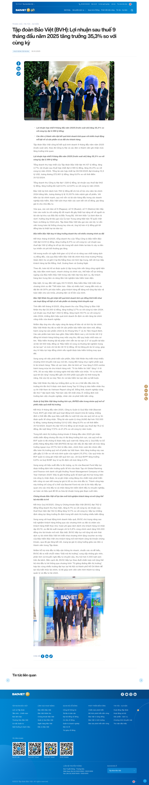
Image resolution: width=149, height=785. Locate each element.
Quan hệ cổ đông (94, 10)
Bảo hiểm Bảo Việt (44, 710)
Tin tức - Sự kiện (121, 10)
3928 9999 (89, 771)
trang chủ (17, 24)
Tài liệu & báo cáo (69, 713)
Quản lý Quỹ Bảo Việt (45, 720)
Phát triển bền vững (107, 10)
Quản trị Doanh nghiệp (71, 723)
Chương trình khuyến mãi (123, 720)
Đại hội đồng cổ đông (70, 717)
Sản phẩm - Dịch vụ (121, 717)
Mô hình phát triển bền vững (98, 713)
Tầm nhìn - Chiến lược (20, 713)
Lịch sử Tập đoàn (18, 710)
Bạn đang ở (19, 4)
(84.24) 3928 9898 (77, 771)
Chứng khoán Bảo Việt (46, 717)
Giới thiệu (67, 10)
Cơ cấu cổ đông (68, 720)
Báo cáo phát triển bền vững (98, 723)
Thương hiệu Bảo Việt (20, 720)
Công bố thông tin (69, 710)
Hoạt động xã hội (120, 713)
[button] (8, 680)
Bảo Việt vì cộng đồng (96, 717)
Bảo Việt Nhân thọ (44, 713)
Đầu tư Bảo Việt (43, 727)
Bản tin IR (94, 4)
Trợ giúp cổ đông (69, 730)
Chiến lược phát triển (96, 710)
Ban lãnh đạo (17, 717)
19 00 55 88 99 (85, 4)
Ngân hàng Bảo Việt (45, 723)
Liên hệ (113, 4)
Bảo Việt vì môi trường (96, 720)
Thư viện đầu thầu (122, 4)
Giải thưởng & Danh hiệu (21, 727)
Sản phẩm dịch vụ (78, 10)
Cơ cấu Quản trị (18, 723)
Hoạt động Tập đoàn (121, 710)
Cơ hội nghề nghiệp (104, 4)
